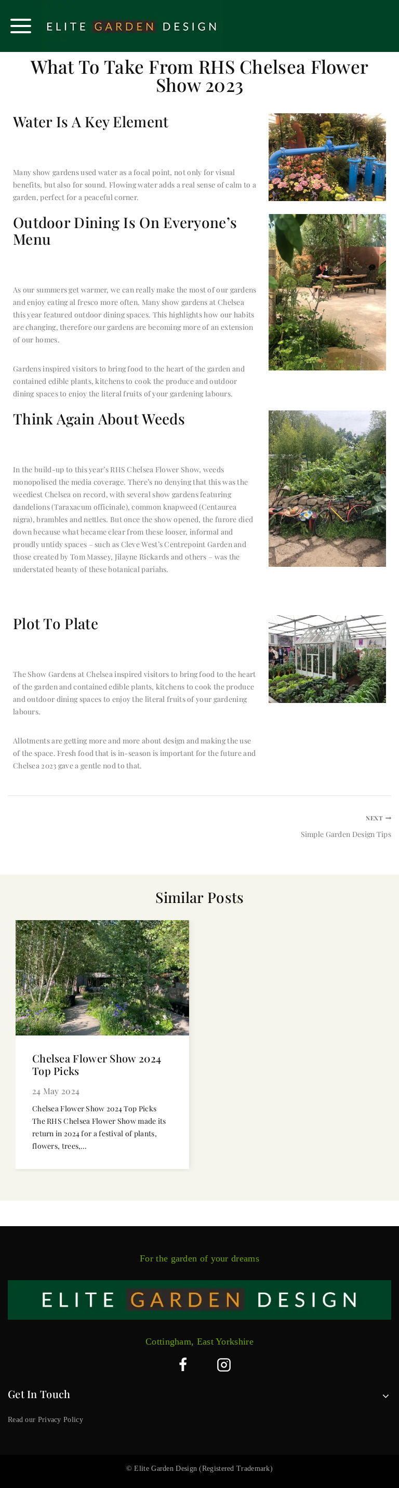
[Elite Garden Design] (132, 26)
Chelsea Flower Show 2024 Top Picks (96, 1064)
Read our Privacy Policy (45, 1420)
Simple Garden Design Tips (346, 826)
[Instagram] (223, 1364)
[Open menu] (20, 25)
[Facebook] (182, 1364)
